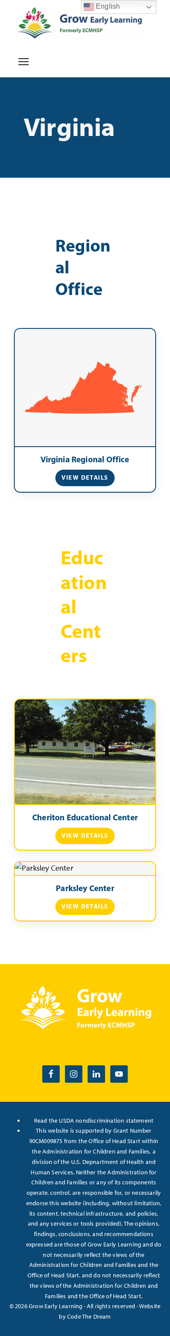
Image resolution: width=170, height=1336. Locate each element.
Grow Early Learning (55, 1306)
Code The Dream (89, 1316)
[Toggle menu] (23, 61)
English (107, 6)
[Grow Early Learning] (79, 23)
